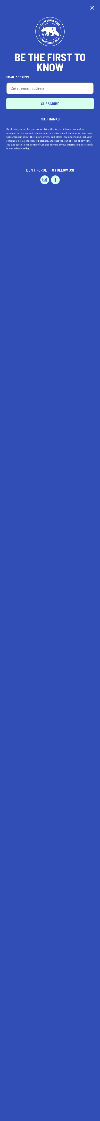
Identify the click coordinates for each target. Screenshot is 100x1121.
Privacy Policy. (22, 149)
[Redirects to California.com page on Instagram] (44, 179)
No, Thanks (50, 119)
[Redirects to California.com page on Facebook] (55, 179)
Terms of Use (37, 145)
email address (17, 77)
